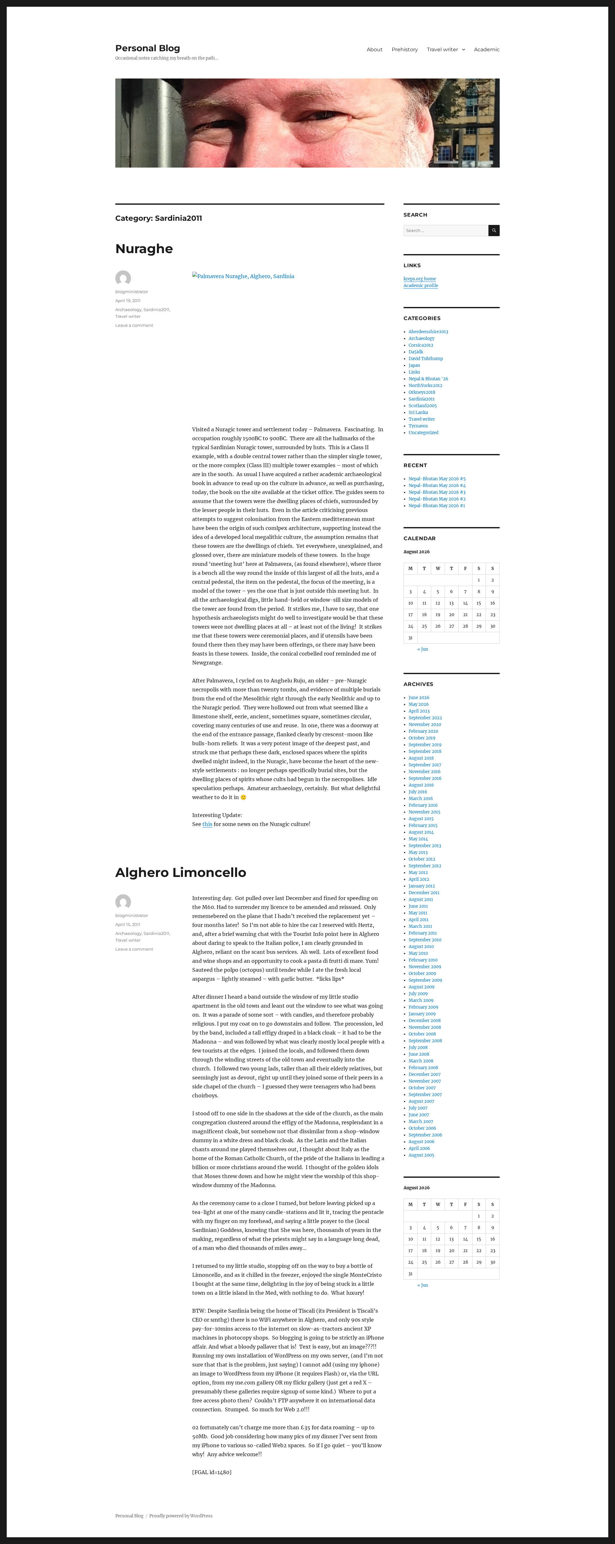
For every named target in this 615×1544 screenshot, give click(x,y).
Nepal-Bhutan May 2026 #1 (437, 505)
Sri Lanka (418, 412)
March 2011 (420, 926)
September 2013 (425, 845)
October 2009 (422, 973)
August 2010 (421, 946)
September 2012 (425, 866)
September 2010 (425, 940)
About (375, 49)
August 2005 (421, 1155)
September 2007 (425, 1094)
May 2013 (418, 852)
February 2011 (423, 933)
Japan (414, 365)
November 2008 (425, 1027)
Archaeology (128, 309)
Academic (487, 49)
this (207, 824)
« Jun (422, 649)
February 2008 (423, 1067)
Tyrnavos (418, 426)
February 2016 (423, 805)
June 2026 (419, 697)
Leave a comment (134, 325)
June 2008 (419, 1054)
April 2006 (419, 1148)
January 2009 (422, 1014)
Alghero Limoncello (180, 872)
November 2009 (425, 967)
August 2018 (421, 758)
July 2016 (418, 792)
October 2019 (422, 738)
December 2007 (425, 1074)
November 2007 (425, 1081)
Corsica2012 (421, 345)
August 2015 (421, 819)
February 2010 (423, 960)
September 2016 (425, 778)
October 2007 (422, 1088)
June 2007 (419, 1115)
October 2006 (422, 1128)
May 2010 (418, 953)
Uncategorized (424, 432)
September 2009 (425, 980)
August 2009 (422, 987)
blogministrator (131, 291)
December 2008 (425, 1020)
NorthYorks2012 (425, 385)
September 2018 (425, 751)
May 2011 (418, 913)
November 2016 (425, 771)
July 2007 (418, 1108)
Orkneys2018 (422, 392)
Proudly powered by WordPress (181, 1516)
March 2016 (421, 798)
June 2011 (418, 906)
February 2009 (424, 1007)
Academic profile (421, 285)
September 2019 (425, 744)
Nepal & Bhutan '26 (428, 379)
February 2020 (423, 731)
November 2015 (424, 812)
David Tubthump (426, 358)
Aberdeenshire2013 (428, 331)
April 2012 (419, 879)
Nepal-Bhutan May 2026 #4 (437, 485)
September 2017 (425, 765)
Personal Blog (147, 48)
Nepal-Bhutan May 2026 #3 (437, 492)
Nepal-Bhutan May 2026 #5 (437, 479)
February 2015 (423, 825)
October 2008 (422, 1034)
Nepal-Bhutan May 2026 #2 (437, 499)
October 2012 (422, 859)
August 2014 (421, 832)
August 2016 (421, 785)
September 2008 (425, 1041)
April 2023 (419, 711)
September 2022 (425, 718)
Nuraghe (144, 248)
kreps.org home (420, 279)
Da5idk (416, 352)
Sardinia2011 (156, 309)
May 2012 (418, 872)
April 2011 (419, 919)
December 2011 (424, 893)
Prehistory (405, 49)
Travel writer (442, 49)
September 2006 (425, 1135)
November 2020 (425, 724)
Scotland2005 (423, 406)
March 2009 (421, 1000)
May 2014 (418, 839)
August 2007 (421, 1101)
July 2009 (418, 993)
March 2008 (421, 1061)
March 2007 (421, 1121)
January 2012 (422, 886)
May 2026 (419, 704)
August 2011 (421, 899)
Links (414, 372)
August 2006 (422, 1141)
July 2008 (418, 1047)
